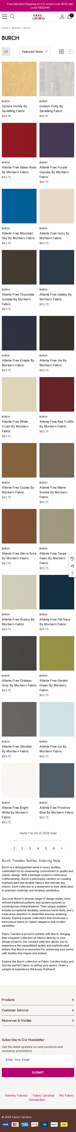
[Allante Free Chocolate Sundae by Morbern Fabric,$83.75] (19, 267)
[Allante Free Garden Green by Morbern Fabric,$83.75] (56, 653)
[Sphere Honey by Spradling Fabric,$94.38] (19, 79)
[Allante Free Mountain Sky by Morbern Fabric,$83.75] (19, 206)
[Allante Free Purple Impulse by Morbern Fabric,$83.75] (56, 140)
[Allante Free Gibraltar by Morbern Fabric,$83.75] (19, 719)
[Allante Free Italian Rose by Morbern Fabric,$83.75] (19, 140)
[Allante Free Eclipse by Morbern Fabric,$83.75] (19, 333)
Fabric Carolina (43, 1095)
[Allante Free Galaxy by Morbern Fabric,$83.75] (56, 267)
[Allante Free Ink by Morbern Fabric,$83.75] (56, 333)
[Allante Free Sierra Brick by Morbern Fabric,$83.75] (19, 526)
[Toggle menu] (4, 16)
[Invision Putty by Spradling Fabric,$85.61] (56, 79)
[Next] (61, 848)
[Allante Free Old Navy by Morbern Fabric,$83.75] (56, 592)
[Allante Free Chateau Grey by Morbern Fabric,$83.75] (19, 653)
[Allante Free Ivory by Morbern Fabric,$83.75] (56, 206)
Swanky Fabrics (16, 1095)
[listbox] (34, 51)
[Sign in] (62, 16)
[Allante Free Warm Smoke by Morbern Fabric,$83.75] (56, 460)
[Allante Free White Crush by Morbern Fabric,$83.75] (19, 394)
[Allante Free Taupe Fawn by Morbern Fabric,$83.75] (56, 526)
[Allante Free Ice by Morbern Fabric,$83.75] (56, 719)
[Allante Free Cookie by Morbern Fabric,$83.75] (19, 460)
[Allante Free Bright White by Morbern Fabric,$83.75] (19, 780)
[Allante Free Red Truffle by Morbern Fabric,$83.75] (56, 394)
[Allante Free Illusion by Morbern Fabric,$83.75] (19, 592)
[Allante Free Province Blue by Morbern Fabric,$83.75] (56, 780)
